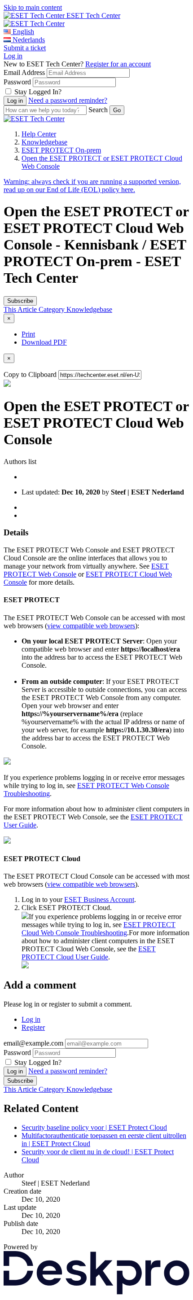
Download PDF (44, 342)
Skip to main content (33, 7)
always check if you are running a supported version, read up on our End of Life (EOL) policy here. (92, 185)
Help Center (39, 134)
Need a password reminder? (67, 100)
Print (28, 334)
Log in (13, 56)
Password (17, 82)
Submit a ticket (25, 48)
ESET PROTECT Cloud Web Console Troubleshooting (98, 929)
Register (33, 1027)
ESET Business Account (99, 899)
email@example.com (33, 1043)
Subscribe (20, 301)
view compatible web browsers (91, 626)
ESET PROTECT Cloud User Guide (89, 953)
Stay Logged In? (37, 92)
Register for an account (118, 64)
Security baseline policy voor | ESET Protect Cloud (94, 1127)
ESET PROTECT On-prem (61, 150)
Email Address (24, 72)
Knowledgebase (44, 142)
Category (52, 309)
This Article (21, 309)
